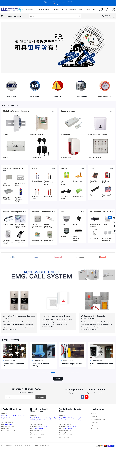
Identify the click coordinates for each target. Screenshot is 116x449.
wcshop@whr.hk (67, 428)
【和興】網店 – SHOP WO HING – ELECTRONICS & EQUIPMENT (22, 445)
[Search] (79, 16)
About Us (93, 413)
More (53, 111)
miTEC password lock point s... (101, 365)
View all (58, 378)
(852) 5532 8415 (71, 426)
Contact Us (94, 416)
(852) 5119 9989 (42, 426)
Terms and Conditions (97, 429)
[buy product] (11, 85)
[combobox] (55, 16)
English (58, 4)
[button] (39, 9)
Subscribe (41, 397)
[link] (58, 275)
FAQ (92, 425)
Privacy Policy (95, 422)
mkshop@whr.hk (38, 428)
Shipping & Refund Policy (98, 419)
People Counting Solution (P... (13, 365)
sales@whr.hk (9, 424)
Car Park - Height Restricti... (72, 364)
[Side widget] (114, 222)
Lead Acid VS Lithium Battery (40, 365)
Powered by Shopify (43, 445)
